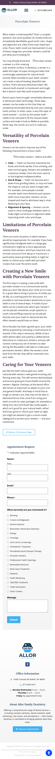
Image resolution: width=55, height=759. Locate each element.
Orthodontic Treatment (20, 547)
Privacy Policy (19, 755)
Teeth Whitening (17, 578)
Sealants (14, 573)
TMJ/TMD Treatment (19, 582)
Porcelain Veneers (18, 556)
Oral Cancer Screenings (20, 542)
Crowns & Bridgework (19, 520)
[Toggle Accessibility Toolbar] (48, 752)
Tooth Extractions (17, 587)
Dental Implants (17, 524)
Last (9, 473)
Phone (11, 497)
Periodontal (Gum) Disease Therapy (26, 551)
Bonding (13, 515)
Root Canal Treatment (20, 569)
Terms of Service (25, 752)
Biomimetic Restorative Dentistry (24, 529)
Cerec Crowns (16, 591)
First (9, 463)
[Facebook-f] (27, 664)
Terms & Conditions (33, 755)
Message (11, 597)
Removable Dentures (19, 564)
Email (10, 486)
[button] (26, 10)
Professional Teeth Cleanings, (23, 560)
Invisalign (14, 538)
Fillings (13, 533)
